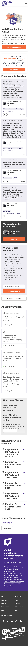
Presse (3, 603)
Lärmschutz (6, 211)
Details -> (22, 114)
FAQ (16, 610)
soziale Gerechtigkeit (18, 109)
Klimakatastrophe (8, 148)
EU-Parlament (9, 111)
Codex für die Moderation (12, 582)
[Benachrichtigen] (7, 114)
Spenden (4, 600)
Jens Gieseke (10, 103)
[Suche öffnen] (19, 3)
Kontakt (17, 603)
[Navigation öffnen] (26, 3)
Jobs (16, 600)
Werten (6, 586)
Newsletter (18, 597)
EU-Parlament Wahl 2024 (12, 213)
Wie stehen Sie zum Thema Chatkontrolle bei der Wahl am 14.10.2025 (14, 165)
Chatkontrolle (7, 178)
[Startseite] (6, 3)
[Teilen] (4, 114)
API (2, 610)
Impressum (5, 607)
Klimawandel (18, 148)
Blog (2, 597)
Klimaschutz (6, 109)
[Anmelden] (22, 3)
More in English (6, 615)
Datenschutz (19, 607)
